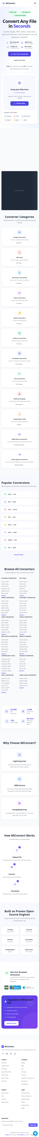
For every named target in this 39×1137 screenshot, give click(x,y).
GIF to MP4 (4, 623)
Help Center (5, 1093)
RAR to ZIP (23, 659)
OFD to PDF (23, 606)
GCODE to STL (5, 589)
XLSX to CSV (23, 608)
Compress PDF (5, 659)
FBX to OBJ (4, 593)
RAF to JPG (4, 651)
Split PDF (22, 589)
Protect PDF (23, 593)
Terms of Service (26, 1096)
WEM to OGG (23, 683)
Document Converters (27, 597)
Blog (22, 1066)
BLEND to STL (5, 591)
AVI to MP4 (4, 630)
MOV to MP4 (5, 625)
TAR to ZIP (23, 664)
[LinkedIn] (14, 1053)
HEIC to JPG (4, 601)
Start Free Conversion (20, 54)
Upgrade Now (11, 1023)
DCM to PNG (23, 649)
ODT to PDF (23, 603)
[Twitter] (10, 1053)
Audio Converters (26, 617)
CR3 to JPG (4, 647)
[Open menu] (35, 3)
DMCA (23, 1102)
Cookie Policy (25, 1105)
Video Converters (7, 617)
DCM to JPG (23, 644)
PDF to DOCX (23, 582)
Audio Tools (4, 1078)
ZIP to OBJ (22, 668)
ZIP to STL (22, 666)
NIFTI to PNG (23, 651)
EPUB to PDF (23, 612)
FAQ (2, 1096)
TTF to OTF (4, 690)
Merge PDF (23, 586)
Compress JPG (5, 661)
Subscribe (33, 1125)
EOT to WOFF (5, 688)
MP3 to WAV (23, 625)
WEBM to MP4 (5, 632)
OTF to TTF (4, 685)
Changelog (24, 1084)
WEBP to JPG (5, 608)
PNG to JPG (4, 603)
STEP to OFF (5, 582)
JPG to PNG (4, 606)
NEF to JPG (4, 642)
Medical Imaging (25, 636)
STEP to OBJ (4, 584)
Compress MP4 (6, 666)
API (22, 1069)
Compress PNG (6, 664)
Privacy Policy (25, 1093)
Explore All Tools (19, 60)
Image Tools (5, 1066)
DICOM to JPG (24, 647)
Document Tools (6, 1072)
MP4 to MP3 (5, 620)
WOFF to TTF (5, 681)
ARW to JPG (4, 640)
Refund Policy (25, 1099)
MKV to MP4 (5, 627)
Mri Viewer (23, 642)
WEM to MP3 (23, 678)
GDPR (23, 1108)
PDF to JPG (23, 584)
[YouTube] (6, 1053)
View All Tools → (19, 555)
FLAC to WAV (23, 627)
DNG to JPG (4, 649)
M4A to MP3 (23, 620)
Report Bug (4, 1102)
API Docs (24, 1072)
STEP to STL (4, 586)
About (23, 1063)
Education (24, 1081)
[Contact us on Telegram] (35, 1133)
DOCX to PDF (23, 601)
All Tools (3, 1063)
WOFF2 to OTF (5, 678)
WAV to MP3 (23, 623)
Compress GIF (5, 668)
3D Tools (4, 1081)
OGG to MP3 (23, 630)
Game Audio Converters (28, 675)
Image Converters (7, 597)
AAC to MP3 (23, 632)
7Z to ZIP (22, 661)
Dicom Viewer (24, 640)
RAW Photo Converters (9, 636)
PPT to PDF (23, 610)
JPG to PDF (4, 612)
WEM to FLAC (23, 685)
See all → (4, 596)
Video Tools (4, 1075)
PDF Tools (23, 578)
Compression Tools (8, 656)
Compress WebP (6, 671)
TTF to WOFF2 (5, 683)
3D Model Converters (8, 578)
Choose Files (20, 103)
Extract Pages (24, 591)
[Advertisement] (19, 148)
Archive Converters (27, 656)
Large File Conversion (27, 1078)
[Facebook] (2, 1053)
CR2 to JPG (4, 644)
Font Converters (7, 675)
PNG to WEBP (5, 610)
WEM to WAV (23, 681)
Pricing (23, 1075)
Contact (3, 1099)
